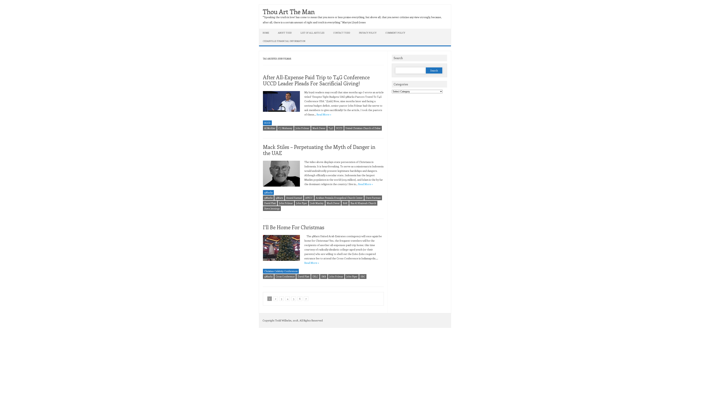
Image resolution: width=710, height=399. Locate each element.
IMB (323, 276)
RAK (345, 203)
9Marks (268, 192)
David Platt (270, 203)
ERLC (315, 276)
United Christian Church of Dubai (363, 128)
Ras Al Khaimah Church (363, 203)
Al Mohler (269, 128)
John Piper (301, 203)
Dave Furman (373, 197)
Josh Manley (317, 203)
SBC (363, 276)
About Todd (285, 32)
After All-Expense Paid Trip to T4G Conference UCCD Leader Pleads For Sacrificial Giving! (316, 80)
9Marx (279, 197)
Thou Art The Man (289, 11)
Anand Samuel (294, 197)
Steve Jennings (272, 208)
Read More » (324, 114)
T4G (331, 128)
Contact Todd (341, 32)
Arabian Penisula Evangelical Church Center (339, 197)
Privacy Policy (367, 32)
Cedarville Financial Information (284, 41)
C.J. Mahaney (285, 128)
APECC (309, 197)
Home (266, 32)
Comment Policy (395, 32)
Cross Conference (285, 276)
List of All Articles (312, 32)
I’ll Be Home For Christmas (293, 227)
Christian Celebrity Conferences (280, 271)
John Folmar (302, 128)
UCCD (267, 122)
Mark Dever (318, 128)
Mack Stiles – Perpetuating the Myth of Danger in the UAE (319, 149)
